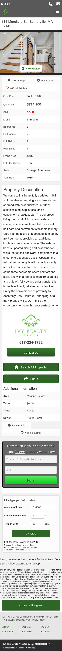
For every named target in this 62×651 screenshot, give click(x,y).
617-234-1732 (31, 342)
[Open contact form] (58, 3)
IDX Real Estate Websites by (17, 643)
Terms (21, 647)
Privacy (31, 647)
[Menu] (57, 12)
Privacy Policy (38, 619)
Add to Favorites (18, 87)
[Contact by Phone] (51, 3)
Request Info (47, 80)
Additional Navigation (31, 605)
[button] (3, 52)
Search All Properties (34, 367)
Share (34, 379)
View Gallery (33, 68)
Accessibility (9, 647)
